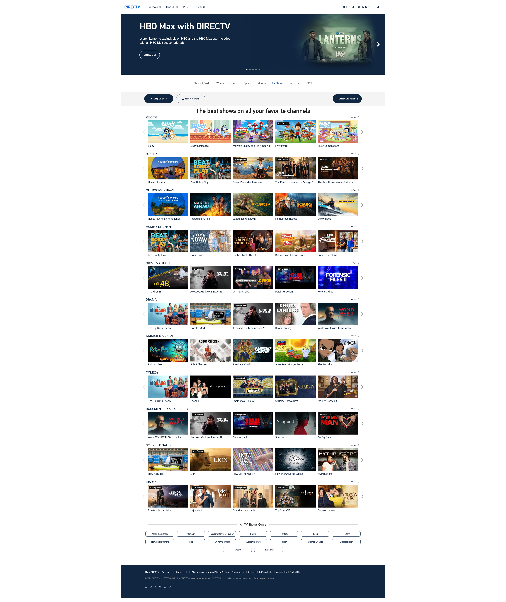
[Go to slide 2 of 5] (250, 69)
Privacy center (197, 572)
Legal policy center (179, 572)
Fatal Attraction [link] (284, 291)
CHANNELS (171, 7)
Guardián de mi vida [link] (244, 510)
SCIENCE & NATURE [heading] (159, 445)
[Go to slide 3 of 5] (253, 69)
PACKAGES (154, 7)
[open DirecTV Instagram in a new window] (160, 587)
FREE (309, 83)
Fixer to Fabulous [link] (327, 255)
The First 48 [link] (154, 291)
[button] (378, 7)
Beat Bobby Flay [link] (199, 182)
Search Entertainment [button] (348, 98)
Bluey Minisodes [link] (199, 146)
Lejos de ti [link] (196, 510)
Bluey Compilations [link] (328, 146)
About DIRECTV (152, 572)
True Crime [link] (268, 549)
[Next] (378, 44)
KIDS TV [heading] (151, 117)
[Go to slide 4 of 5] (256, 69)
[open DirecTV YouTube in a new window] (165, 587)
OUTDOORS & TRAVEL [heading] (161, 190)
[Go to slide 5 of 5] (259, 69)
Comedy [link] (191, 533)
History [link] (347, 533)
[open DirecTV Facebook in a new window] (151, 587)
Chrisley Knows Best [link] (286, 401)
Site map (252, 572)
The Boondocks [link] (326, 364)
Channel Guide (202, 83)
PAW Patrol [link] (281, 146)
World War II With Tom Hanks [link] (334, 328)
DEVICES (200, 7)
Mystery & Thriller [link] (222, 541)
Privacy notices (238, 572)
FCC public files (266, 572)
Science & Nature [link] (315, 541)
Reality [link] (284, 541)
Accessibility (281, 572)
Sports (247, 83)
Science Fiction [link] (346, 541)
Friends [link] (194, 401)
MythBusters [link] (325, 474)
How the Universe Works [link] (289, 474)
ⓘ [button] (182, 43)
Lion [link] (192, 474)
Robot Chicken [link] (198, 364)
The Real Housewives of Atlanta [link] (336, 182)
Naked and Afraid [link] (200, 218)
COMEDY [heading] (152, 372)
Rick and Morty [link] (156, 364)
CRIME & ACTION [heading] (158, 263)
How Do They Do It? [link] (244, 474)
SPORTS (186, 7)
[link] (168, 131)
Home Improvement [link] (160, 541)
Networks (295, 83)
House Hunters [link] (156, 182)
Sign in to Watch (192, 98)
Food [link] (315, 533)
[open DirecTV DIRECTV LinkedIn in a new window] (146, 587)
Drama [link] (253, 533)
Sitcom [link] (238, 549)
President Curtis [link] (242, 364)
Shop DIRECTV (160, 98)
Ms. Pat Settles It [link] (327, 401)
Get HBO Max (150, 54)
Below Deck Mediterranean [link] (248, 182)
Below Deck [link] (324, 218)
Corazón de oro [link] (326, 510)
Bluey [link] (151, 146)
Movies (261, 83)
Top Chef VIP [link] (282, 510)
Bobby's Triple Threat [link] (244, 255)
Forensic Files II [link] (326, 291)
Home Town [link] (197, 255)
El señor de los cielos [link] (159, 510)
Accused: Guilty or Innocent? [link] (206, 291)
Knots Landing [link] (283, 328)
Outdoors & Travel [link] (253, 541)
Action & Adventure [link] (160, 533)
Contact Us (295, 572)
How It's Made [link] (198, 328)
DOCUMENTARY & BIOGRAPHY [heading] (167, 409)
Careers (165, 572)
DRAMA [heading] (151, 300)
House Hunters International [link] (164, 218)
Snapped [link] (280, 437)
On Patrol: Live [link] (241, 291)
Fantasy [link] (284, 533)
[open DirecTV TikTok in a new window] (170, 587)
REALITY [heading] (152, 154)
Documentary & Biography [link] (222, 533)
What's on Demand (226, 83)
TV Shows (277, 83)
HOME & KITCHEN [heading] (158, 227)
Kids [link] (191, 541)
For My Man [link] (324, 437)
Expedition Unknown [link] (244, 218)
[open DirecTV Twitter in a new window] (155, 587)
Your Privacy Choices (219, 572)
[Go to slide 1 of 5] (246, 69)
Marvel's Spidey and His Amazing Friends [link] (256, 146)
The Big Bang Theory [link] (159, 328)
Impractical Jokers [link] (243, 401)
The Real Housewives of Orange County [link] (297, 182)
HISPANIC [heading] (152, 482)
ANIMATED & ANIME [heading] (160, 336)
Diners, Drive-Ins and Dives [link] (290, 255)
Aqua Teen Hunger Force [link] (289, 364)
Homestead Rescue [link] (286, 218)
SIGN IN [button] (362, 7)
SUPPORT (348, 7)
